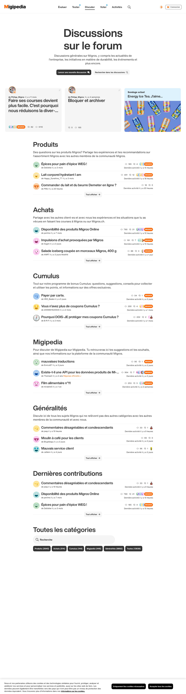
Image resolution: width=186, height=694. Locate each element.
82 (32, 127)
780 (125, 229)
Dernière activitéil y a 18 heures (138, 179)
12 (133, 175)
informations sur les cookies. (73, 691)
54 (135, 295)
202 (138, 317)
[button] (152, 110)
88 (132, 251)
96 (141, 449)
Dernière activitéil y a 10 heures (138, 233)
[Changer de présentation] (161, 7)
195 (79, 127)
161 (128, 240)
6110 (41, 127)
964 (126, 372)
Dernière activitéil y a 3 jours (139, 441)
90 (135, 362)
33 (141, 428)
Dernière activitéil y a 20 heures (138, 188)
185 (130, 164)
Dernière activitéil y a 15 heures (138, 168)
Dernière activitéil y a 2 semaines (137, 387)
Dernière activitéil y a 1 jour (140, 255)
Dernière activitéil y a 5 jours (139, 299)
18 (146, 185)
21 (133, 229)
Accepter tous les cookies (161, 686)
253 (130, 383)
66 (145, 438)
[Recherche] (129, 7)
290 (130, 306)
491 (125, 175)
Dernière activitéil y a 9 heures (139, 431)
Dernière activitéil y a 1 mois (140, 310)
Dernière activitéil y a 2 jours (139, 365)
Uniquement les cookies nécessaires (128, 686)
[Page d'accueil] (15, 7)
